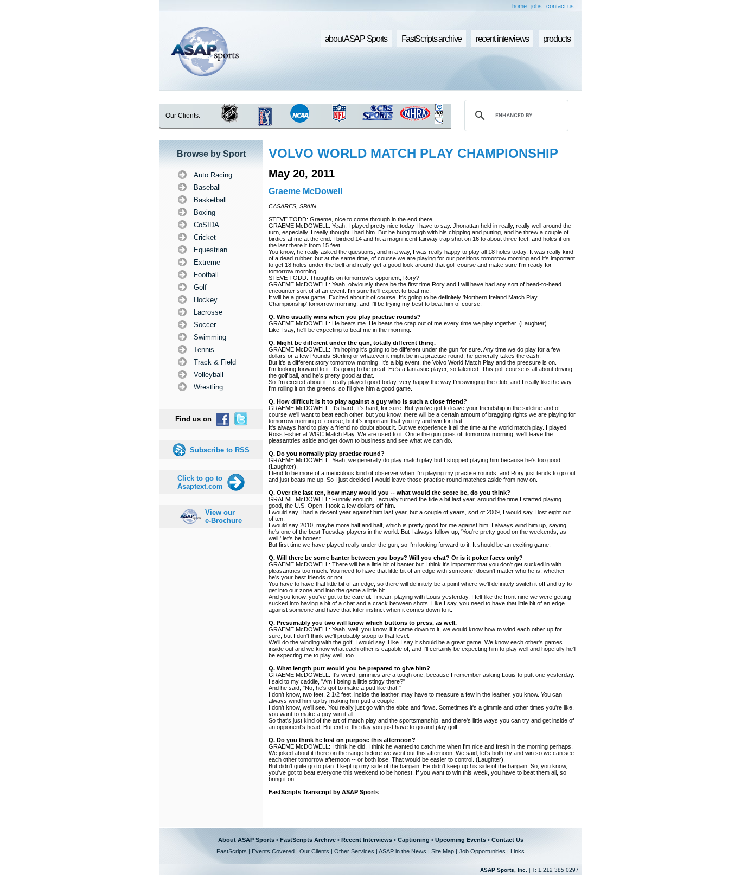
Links (517, 851)
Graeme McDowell (305, 191)
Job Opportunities (482, 851)
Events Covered (273, 851)
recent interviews (502, 38)
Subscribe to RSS (220, 450)
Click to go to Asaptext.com (200, 482)
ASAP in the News (402, 851)
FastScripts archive (431, 38)
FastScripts (231, 851)
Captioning (414, 839)
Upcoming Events (460, 839)
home (519, 6)
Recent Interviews (366, 839)
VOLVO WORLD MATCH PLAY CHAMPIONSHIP (413, 153)
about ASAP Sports (356, 38)
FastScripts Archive (308, 839)
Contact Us (507, 839)
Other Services (354, 851)
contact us (560, 6)
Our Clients (314, 851)
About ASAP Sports (246, 839)
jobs (536, 6)
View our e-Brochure (223, 516)
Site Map (442, 851)
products (557, 38)
